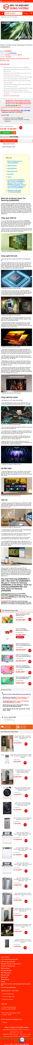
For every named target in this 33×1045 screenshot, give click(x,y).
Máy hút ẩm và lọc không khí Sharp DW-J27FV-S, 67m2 (23, 818)
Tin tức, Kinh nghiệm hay (8, 987)
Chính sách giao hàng (8, 996)
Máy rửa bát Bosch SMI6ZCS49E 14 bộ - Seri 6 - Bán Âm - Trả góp (23, 849)
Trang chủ (3, 17)
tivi (8, 17)
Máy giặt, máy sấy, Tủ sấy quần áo (11, 963)
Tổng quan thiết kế (11, 165)
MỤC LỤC (9, 157)
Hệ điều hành (10, 174)
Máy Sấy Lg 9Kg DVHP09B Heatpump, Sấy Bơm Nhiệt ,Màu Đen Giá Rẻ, (22, 804)
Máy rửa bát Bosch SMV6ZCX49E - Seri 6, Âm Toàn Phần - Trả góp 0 (22, 864)
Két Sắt (3, 981)
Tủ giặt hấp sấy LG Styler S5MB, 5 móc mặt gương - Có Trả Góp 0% (22, 910)
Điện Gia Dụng (5, 968)
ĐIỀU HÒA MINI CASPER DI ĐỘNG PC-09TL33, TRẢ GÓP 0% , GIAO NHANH (23, 756)
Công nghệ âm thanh (12, 171)
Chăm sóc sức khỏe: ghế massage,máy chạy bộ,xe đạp (15, 984)
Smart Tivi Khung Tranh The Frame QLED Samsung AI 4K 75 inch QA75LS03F (23, 645)
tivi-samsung (13, 17)
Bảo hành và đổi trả (8, 999)
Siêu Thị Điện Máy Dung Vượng (17, 694)
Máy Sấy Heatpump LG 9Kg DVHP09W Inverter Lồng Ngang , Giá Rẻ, (23, 789)
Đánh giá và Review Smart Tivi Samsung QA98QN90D (14, 162)
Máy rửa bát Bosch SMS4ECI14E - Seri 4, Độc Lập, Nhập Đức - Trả (22, 879)
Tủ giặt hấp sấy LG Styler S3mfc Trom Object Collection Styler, (23, 771)
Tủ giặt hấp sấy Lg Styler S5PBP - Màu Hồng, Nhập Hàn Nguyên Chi (22, 737)
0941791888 (14, 137)
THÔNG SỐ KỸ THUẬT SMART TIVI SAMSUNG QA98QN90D (14, 191)
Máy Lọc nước (5, 975)
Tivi (8, 60)
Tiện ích (9, 177)
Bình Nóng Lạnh (5, 972)
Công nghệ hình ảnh (12, 168)
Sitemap (5, 1022)
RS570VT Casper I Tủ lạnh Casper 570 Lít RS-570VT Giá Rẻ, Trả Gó (22, 941)
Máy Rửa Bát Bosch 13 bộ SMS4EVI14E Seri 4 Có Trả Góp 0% (23, 895)
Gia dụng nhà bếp (6, 970)
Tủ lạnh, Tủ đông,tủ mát (8, 966)
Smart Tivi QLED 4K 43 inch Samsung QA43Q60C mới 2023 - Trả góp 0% (23, 667)
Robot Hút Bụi (5, 979)
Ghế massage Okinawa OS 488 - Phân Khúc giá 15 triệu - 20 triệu (22, 926)
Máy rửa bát (4, 977)
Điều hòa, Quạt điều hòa (8, 961)
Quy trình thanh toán (8, 993)
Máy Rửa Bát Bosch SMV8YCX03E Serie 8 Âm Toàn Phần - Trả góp (22, 834)
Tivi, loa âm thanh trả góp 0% (9, 959)
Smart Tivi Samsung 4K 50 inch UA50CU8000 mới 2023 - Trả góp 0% (23, 678)
